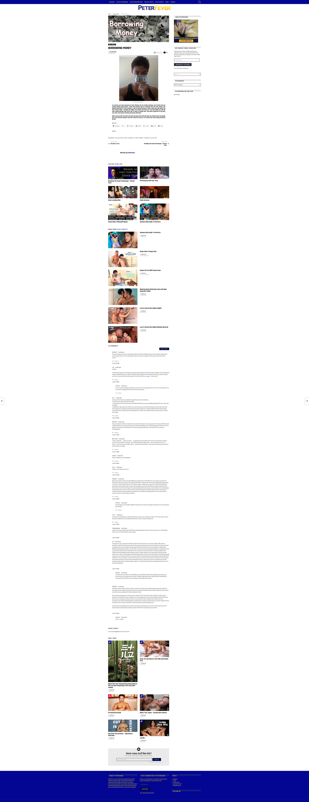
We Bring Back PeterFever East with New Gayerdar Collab (153, 290)
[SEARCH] (199, 2)
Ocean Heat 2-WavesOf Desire (118, 222)
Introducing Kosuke (114, 713)
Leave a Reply (164, 348)
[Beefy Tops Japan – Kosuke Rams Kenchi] (154, 702)
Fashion (142, 216)
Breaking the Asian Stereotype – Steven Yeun (121, 182)
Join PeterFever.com (136, 2)
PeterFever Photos (131, 217)
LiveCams (112, 2)
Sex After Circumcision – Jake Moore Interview (120, 734)
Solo (142, 219)
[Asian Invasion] (154, 192)
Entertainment (160, 214)
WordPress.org (177, 785)
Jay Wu (142, 738)
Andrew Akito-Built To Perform (150, 222)
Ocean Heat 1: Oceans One (148, 251)
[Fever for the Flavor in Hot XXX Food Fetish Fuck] (154, 649)
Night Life (111, 217)
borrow (111, 138)
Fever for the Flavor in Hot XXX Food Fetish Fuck (154, 660)
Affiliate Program (122, 2)
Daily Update (159, 2)
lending (131, 138)
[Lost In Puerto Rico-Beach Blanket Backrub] (122, 334)
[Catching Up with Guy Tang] (154, 172)
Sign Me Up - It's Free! (183, 64)
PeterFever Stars (145, 217)
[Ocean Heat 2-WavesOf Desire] (122, 212)
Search (199, 74)
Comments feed (177, 784)
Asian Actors (112, 216)
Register (175, 779)
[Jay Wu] (154, 728)
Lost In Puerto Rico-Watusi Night (151, 308)
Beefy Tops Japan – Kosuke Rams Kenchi (153, 713)
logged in (117, 631)
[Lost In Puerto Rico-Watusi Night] (122, 315)
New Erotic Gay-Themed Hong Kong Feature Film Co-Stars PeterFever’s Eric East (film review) (122, 686)
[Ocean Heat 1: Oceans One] (122, 259)
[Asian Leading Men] (122, 192)
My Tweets (177, 94)
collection (119, 138)
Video (167, 2)
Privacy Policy (149, 2)
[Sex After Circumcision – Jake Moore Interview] (122, 726)
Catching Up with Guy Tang (149, 180)
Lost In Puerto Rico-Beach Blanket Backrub (154, 327)
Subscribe (145, 789)
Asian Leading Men (114, 200)
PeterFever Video (113, 219)
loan (136, 138)
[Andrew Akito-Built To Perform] (154, 212)
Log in (174, 780)
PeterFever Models (120, 217)
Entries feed (176, 782)
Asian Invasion (144, 200)
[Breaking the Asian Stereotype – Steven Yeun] (122, 172)
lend (125, 138)
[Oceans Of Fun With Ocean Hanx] (122, 278)
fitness (119, 216)
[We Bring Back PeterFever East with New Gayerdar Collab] (122, 296)
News (130, 216)
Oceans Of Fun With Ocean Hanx (150, 270)
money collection (151, 138)
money (141, 138)
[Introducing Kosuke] (122, 702)
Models (173, 2)
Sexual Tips (122, 219)
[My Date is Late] (2, 401)
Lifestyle (124, 216)
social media (129, 219)
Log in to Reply (115, 363)
